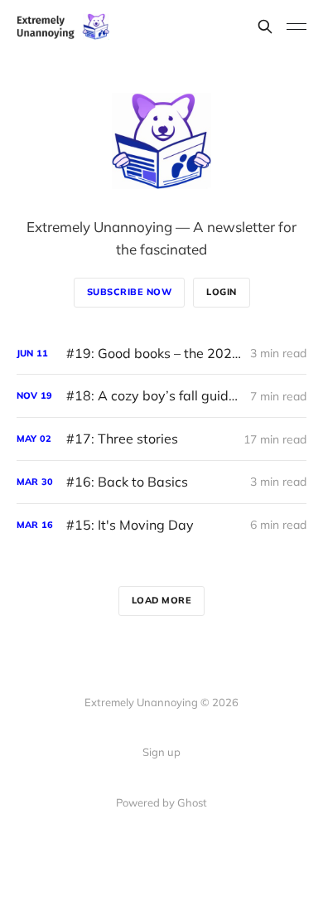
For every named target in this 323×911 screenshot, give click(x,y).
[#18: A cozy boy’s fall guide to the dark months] (161, 396)
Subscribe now (129, 292)
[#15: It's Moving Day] (161, 525)
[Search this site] (265, 26)
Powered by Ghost (161, 802)
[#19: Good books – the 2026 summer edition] (161, 353)
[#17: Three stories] (161, 439)
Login (221, 292)
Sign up (161, 751)
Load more (162, 600)
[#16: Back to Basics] (161, 482)
